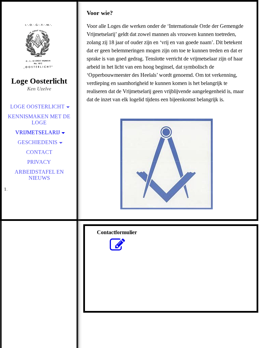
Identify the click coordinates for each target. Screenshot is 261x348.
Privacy (39, 162)
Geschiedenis (37, 142)
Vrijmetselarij (37, 132)
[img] (39, 47)
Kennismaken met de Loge (39, 119)
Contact (39, 152)
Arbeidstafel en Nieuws (39, 175)
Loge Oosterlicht (37, 106)
